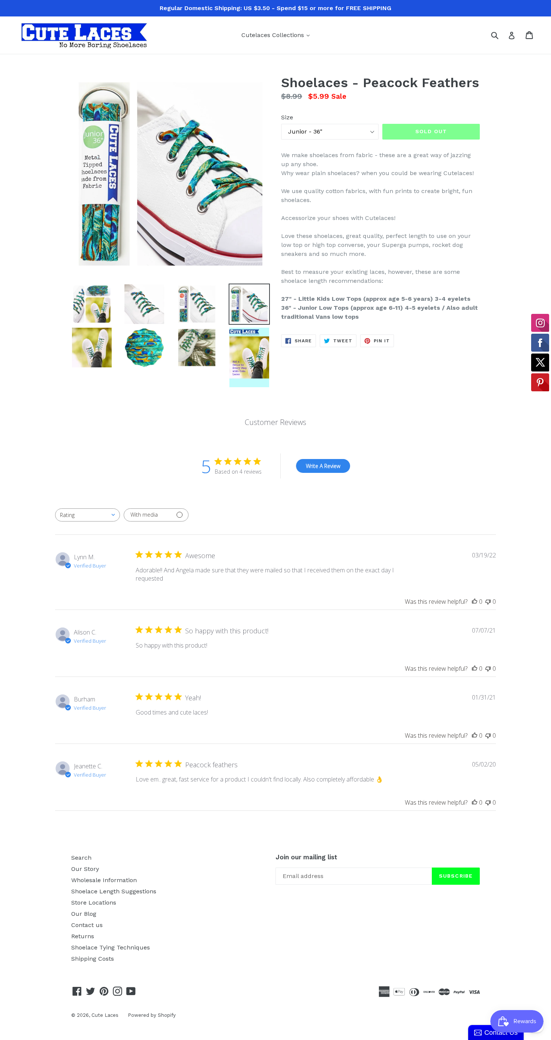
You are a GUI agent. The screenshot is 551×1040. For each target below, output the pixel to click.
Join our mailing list (306, 857)
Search (81, 857)
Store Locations (93, 902)
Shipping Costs (92, 958)
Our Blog (83, 913)
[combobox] (87, 514)
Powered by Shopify (152, 1015)
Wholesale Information (104, 880)
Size (287, 117)
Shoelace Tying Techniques (110, 947)
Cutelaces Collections (277, 35)
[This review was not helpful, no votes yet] (488, 601)
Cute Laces (104, 1015)
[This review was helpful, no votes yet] (474, 601)
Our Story (85, 868)
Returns (82, 936)
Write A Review (323, 465)
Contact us (87, 925)
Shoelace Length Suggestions (113, 891)
